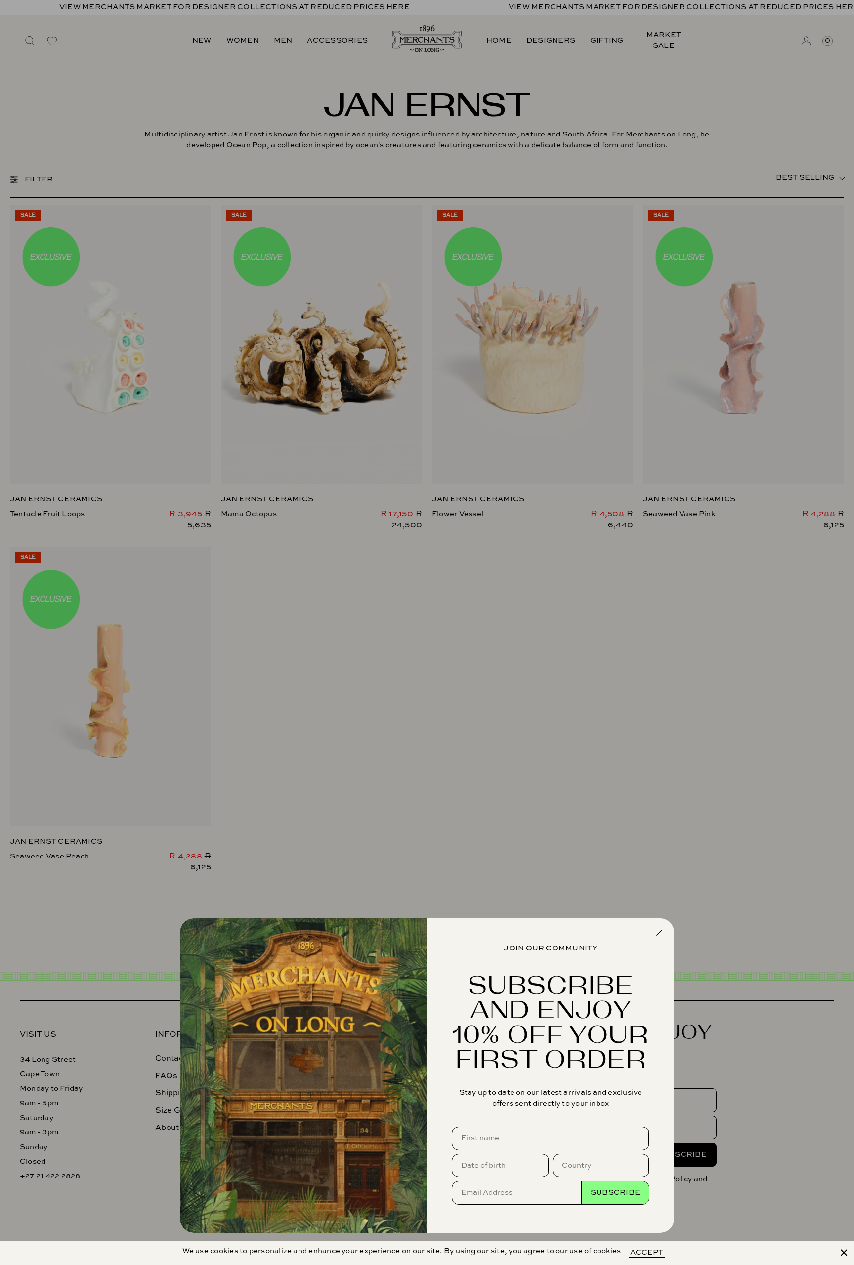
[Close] (844, 1253)
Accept (646, 1252)
